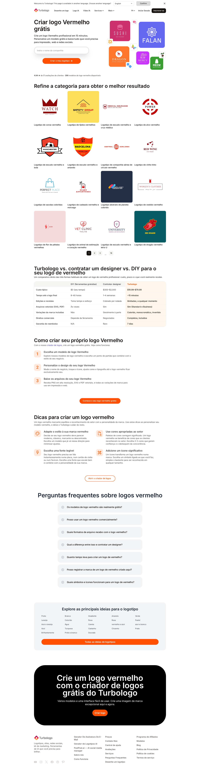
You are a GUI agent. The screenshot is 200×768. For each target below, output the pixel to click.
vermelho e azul (118, 624)
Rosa (114, 620)
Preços (108, 737)
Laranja (44, 620)
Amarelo (115, 616)
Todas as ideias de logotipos (100, 642)
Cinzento (115, 629)
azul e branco (140, 624)
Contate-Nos (111, 741)
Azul (43, 629)
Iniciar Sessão (144, 11)
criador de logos (54, 345)
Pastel (137, 620)
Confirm (143, 3)
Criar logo (100, 713)
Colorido (68, 620)
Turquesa (69, 629)
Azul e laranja (46, 624)
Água (67, 624)
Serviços (109, 753)
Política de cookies (145, 753)
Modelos (141, 741)
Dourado (91, 633)
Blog (139, 745)
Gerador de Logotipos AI (85, 744)
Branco (68, 616)
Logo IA (76, 11)
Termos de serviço (145, 758)
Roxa (90, 620)
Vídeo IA (86, 11)
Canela (91, 624)
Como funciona (81, 759)
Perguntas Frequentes (115, 758)
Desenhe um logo (61, 11)
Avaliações (110, 749)
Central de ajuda (113, 745)
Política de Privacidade (147, 749)
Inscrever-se (158, 11)
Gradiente (92, 616)
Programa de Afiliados (147, 737)
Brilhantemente (47, 633)
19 (111, 253)
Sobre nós (79, 755)
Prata (137, 629)
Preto (43, 616)
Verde (137, 616)
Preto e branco (71, 633)
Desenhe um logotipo (115, 762)
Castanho (92, 629)
